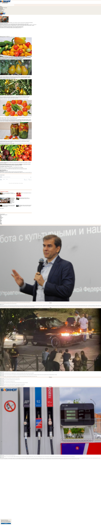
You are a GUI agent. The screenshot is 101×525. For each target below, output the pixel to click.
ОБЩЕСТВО (1, 8)
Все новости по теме (2, 23)
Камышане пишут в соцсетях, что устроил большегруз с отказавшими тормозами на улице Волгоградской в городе (50, 456)
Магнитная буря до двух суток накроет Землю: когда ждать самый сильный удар (26, 371)
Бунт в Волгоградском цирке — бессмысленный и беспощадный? (7, 456)
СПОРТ (1, 10)
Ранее (7, 179)
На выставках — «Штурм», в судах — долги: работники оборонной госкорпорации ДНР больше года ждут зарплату (12, 305)
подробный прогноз (2, 214)
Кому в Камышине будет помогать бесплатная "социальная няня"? (68, 456)
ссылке (11, 166)
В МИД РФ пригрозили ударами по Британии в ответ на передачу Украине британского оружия (44, 371)
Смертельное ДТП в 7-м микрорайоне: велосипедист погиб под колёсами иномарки (9, 371)
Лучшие (4, 179)
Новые (1, 179)
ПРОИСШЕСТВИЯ (2, 9)
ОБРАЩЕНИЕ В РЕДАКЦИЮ (3, 7)
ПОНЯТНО (5, 523)
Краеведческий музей (2, 36)
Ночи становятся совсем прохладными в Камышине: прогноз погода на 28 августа (26, 306)
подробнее (6, 214)
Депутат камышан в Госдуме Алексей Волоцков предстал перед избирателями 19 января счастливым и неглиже (13, 172)
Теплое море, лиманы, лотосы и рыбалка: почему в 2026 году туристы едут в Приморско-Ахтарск (10, 379)
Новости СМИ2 (2, 208)
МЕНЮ (1, 6)
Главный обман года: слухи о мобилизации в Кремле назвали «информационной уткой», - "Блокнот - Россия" (27, 456)
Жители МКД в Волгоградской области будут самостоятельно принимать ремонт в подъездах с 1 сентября (34, 305)
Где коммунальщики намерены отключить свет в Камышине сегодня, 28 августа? (87, 305)
